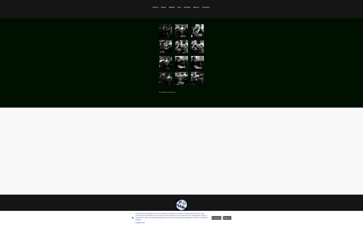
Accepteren (216, 218)
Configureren (140, 222)
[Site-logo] (181, 205)
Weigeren (227, 218)
